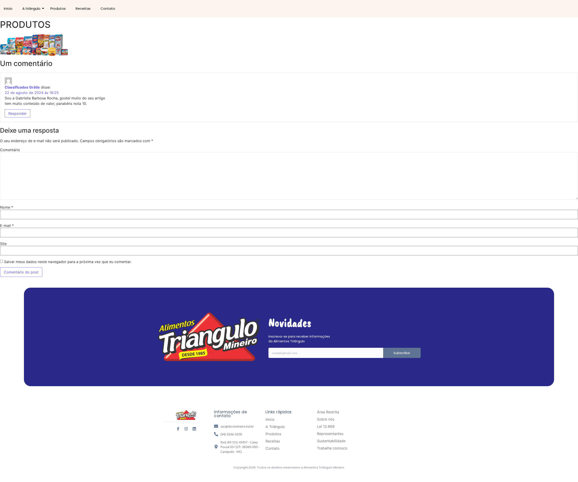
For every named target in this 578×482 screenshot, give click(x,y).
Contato (107, 8)
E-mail (7, 225)
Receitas (83, 8)
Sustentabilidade (331, 441)
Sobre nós (325, 419)
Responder (17, 113)
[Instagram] (186, 429)
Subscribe (402, 352)
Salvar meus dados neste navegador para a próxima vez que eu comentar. (67, 261)
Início (8, 8)
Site (3, 243)
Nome (6, 207)
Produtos (58, 8)
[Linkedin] (194, 429)
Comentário (10, 150)
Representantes (330, 433)
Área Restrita (328, 412)
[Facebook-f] (178, 429)
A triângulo (31, 8)
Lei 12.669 (326, 426)
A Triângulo (275, 426)
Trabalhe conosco (332, 448)
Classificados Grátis (22, 87)
